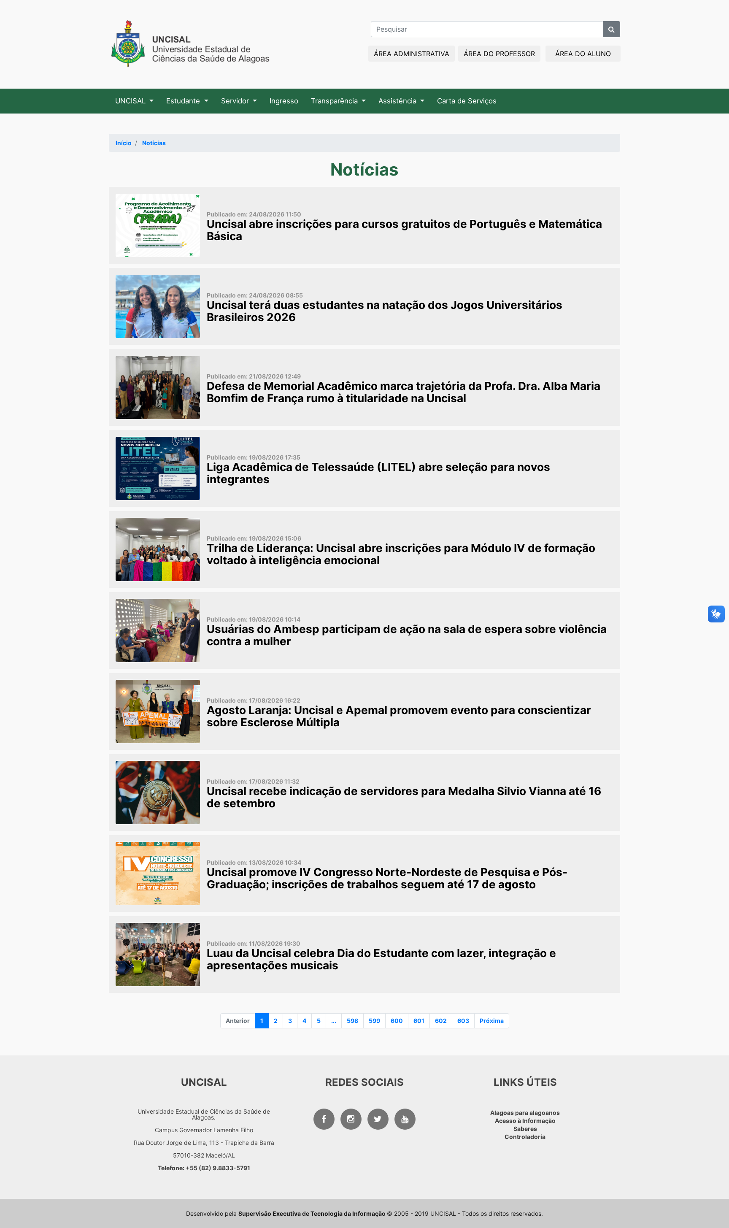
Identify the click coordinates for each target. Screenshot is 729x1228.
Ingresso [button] (284, 101)
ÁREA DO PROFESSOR (499, 53)
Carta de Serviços (467, 101)
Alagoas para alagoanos (525, 1112)
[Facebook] (324, 1119)
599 (374, 1020)
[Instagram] (351, 1119)
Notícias (154, 142)
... (333, 1020)
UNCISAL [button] (131, 101)
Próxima (492, 1020)
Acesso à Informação (525, 1120)
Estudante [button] (184, 101)
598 (352, 1020)
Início (124, 142)
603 (463, 1020)
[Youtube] (405, 1119)
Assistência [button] (398, 101)
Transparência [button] (335, 101)
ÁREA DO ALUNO (583, 53)
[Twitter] (378, 1119)
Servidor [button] (236, 101)
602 (441, 1020)
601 (418, 1020)
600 (397, 1020)
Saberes (525, 1128)
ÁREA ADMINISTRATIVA (411, 53)
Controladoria (525, 1136)
